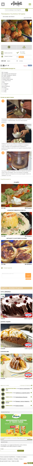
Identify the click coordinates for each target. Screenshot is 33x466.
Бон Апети (11, 16)
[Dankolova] (3, 394)
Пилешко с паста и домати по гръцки (17, 402)
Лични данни (3, 459)
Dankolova (9, 392)
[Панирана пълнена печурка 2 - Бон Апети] (19, 133)
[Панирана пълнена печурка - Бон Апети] (19, 109)
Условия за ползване (21, 457)
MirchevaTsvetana (11, 388)
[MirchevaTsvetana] (3, 390)
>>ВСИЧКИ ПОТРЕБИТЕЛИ (25, 385)
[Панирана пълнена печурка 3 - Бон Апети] (19, 160)
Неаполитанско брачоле (21, 397)
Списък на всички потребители (7, 457)
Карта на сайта (15, 461)
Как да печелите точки (5, 461)
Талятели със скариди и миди (22, 392)
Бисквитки (10, 459)
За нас (21, 459)
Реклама (16, 459)
